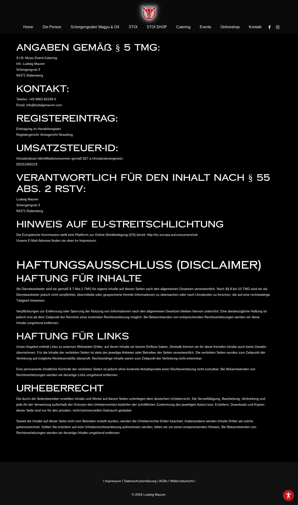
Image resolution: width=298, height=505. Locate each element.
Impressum (113, 481)
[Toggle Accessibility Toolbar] (288, 495)
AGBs (163, 481)
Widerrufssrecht (181, 481)
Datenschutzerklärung (140, 481)
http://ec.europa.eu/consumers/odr (172, 235)
